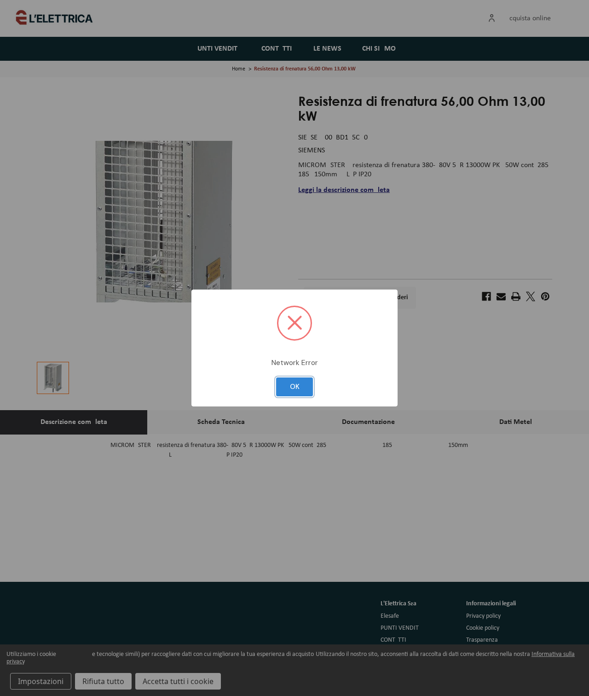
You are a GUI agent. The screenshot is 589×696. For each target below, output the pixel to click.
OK (295, 386)
